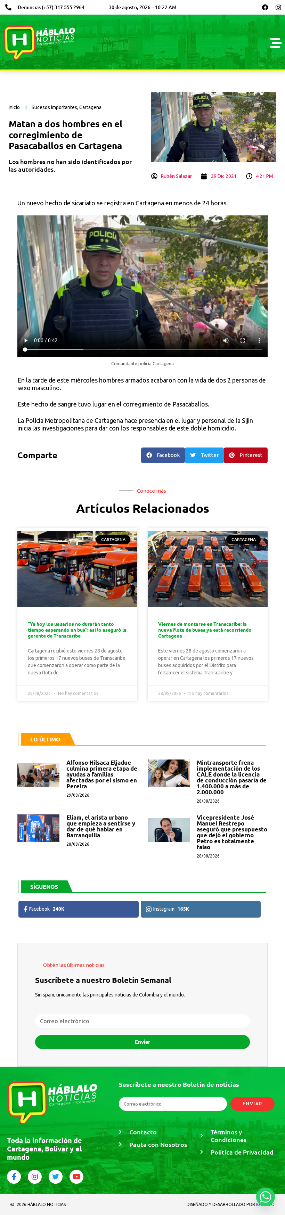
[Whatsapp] (265, 1197)
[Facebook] (265, 7)
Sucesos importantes (54, 107)
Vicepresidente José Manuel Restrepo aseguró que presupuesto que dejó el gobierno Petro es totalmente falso (232, 832)
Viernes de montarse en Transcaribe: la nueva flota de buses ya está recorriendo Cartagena (205, 630)
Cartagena (90, 107)
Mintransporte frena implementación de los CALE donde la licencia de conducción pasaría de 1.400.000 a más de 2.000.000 (232, 777)
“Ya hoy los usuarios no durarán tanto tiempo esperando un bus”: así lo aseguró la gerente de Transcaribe (77, 630)
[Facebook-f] (14, 1177)
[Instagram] (278, 7)
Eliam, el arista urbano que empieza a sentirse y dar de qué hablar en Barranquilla (100, 826)
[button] (163, 455)
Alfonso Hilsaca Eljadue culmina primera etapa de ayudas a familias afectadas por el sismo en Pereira (101, 774)
